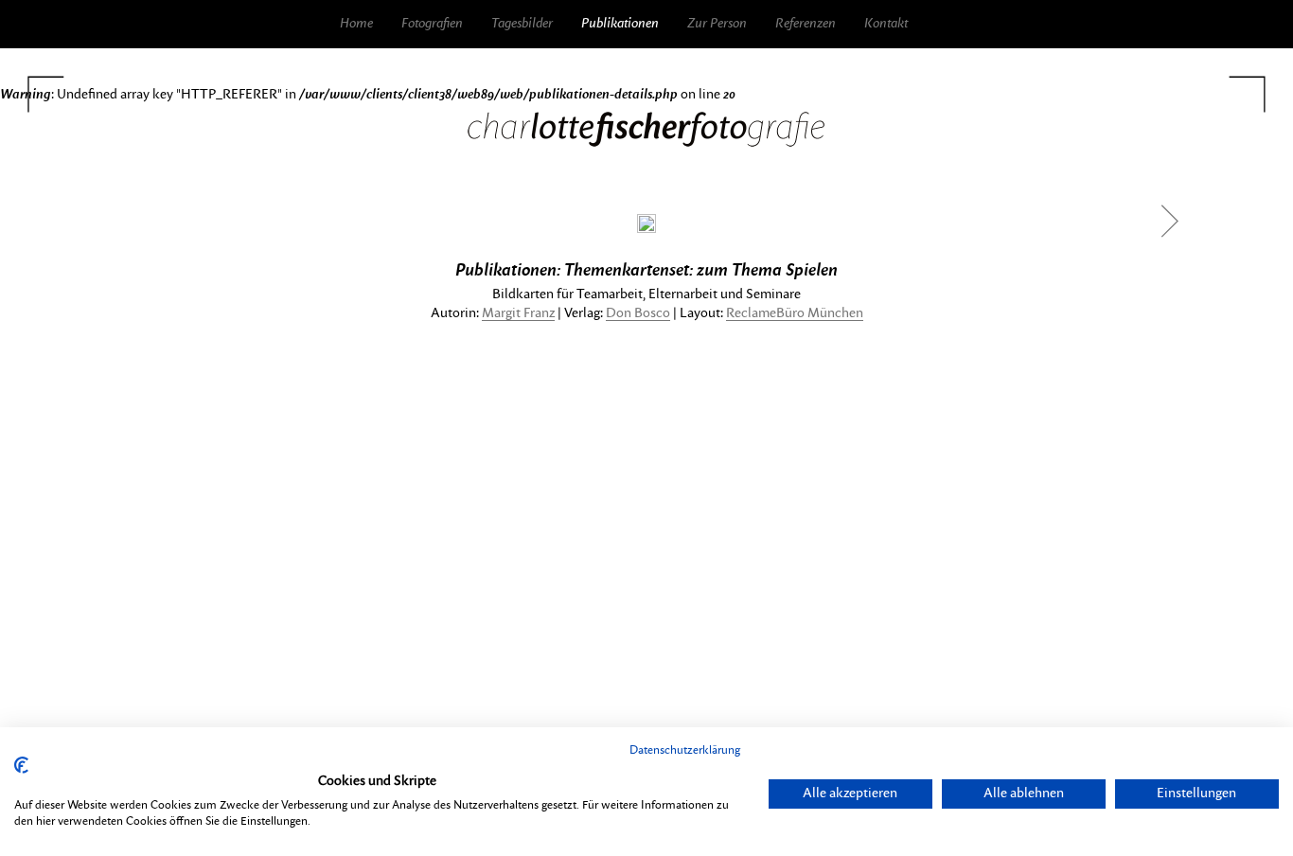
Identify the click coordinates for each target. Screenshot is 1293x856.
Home (356, 23)
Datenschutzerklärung (684, 751)
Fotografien (432, 23)
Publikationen (620, 23)
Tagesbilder (522, 23)
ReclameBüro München (794, 313)
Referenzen (805, 23)
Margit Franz (518, 313)
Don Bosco (638, 313)
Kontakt (886, 23)
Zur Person (717, 23)
